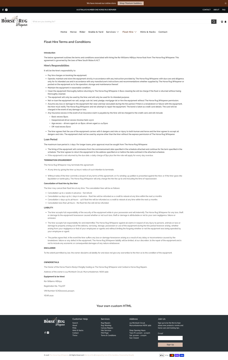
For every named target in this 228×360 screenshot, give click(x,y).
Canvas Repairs (107, 328)
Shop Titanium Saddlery (131, 3)
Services (111, 32)
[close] (225, 3)
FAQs (74, 328)
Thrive (74, 335)
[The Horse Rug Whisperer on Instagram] (6, 10)
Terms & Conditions (108, 335)
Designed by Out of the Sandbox (107, 355)
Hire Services (106, 330)
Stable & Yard (95, 32)
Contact (207, 10)
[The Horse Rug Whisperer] (14, 21)
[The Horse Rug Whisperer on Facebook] (3, 10)
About (216, 10)
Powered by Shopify (126, 355)
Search (75, 323)
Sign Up (170, 344)
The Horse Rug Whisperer (59, 355)
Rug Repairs (105, 323)
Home (64, 32)
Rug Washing (106, 325)
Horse (73, 32)
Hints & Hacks (148, 32)
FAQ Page (105, 333)
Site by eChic (89, 355)
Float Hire (128, 32)
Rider (83, 32)
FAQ (223, 10)
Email (160, 333)
